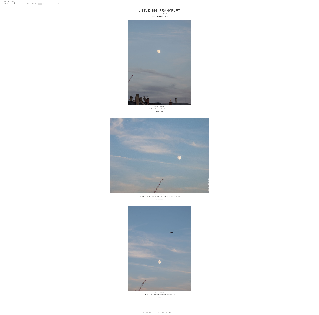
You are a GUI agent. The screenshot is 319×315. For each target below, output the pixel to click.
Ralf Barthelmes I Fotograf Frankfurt (12, 2)
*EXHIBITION (160, 16)
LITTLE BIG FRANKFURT (159, 10)
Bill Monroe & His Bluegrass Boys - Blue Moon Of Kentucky (156, 196)
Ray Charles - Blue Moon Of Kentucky (157, 109)
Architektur (26, 3)
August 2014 (159, 111)
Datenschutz (57, 3)
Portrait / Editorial (6, 3)
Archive (153, 16)
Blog (40, 3)
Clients (44, 3)
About (166, 16)
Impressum (50, 3)
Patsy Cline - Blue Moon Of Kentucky (155, 294)
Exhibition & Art (33, 3)
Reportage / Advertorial (17, 3)
